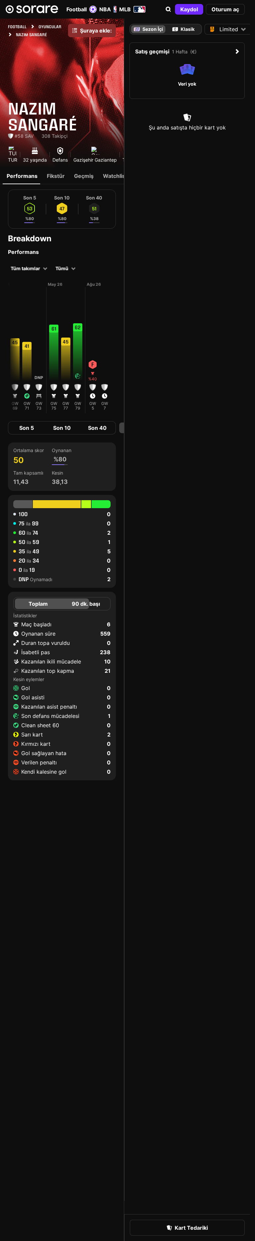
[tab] (183, 29)
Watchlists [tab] (116, 176)
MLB (125, 9)
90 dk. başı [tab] (86, 603)
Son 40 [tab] (97, 428)
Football (76, 9)
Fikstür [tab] (56, 176)
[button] (168, 9)
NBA (105, 9)
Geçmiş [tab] (84, 176)
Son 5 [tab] (26, 428)
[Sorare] (31, 9)
